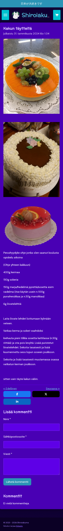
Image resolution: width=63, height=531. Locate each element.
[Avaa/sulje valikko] (5, 15)
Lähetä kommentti (17, 481)
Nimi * (7, 419)
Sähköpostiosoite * (15, 436)
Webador (19, 526)
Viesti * (7, 454)
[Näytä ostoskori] (56, 15)
